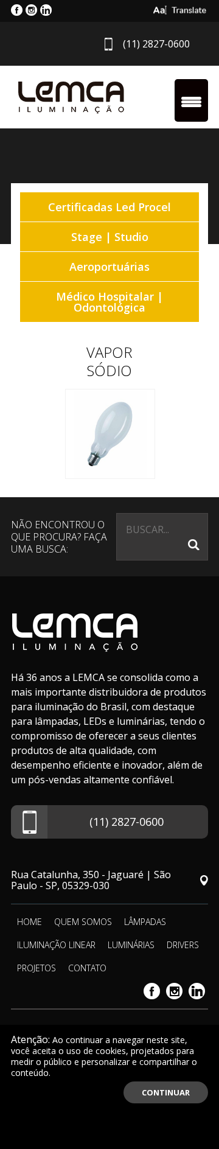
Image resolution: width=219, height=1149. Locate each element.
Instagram (174, 991)
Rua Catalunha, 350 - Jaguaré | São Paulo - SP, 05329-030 (91, 880)
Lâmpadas (145, 921)
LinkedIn (197, 991)
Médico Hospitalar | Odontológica (109, 302)
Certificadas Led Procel (109, 207)
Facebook (152, 991)
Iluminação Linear (56, 945)
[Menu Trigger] (191, 100)
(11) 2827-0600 (156, 43)
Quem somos (83, 921)
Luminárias (131, 945)
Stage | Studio (109, 236)
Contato (87, 968)
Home (29, 921)
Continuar (166, 1092)
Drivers (183, 945)
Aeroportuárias (109, 266)
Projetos (36, 968)
